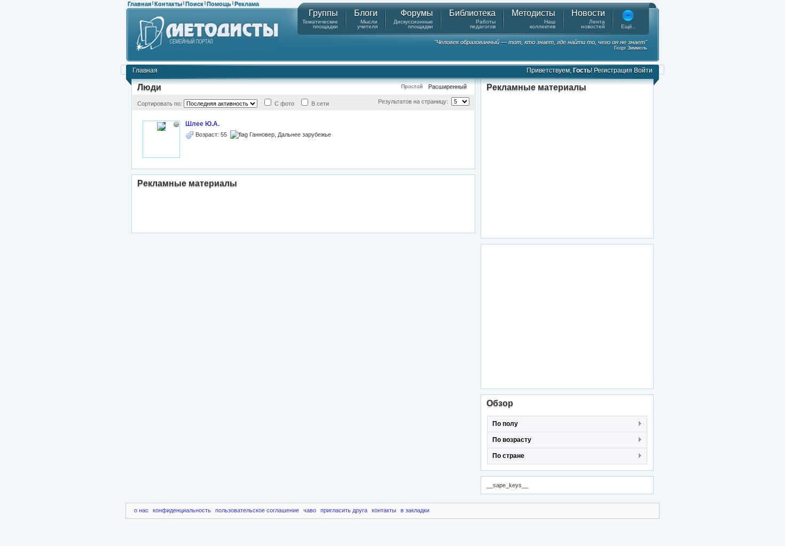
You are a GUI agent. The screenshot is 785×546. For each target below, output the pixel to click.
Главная (139, 4)
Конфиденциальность (182, 510)
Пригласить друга (343, 510)
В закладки (415, 510)
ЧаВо (309, 510)
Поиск (194, 4)
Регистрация (613, 70)
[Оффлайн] (176, 124)
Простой (412, 86)
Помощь (219, 4)
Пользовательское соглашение (257, 510)
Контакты (168, 4)
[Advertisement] (303, 211)
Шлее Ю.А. (202, 124)
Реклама (246, 4)
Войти (643, 70)
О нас (141, 510)
